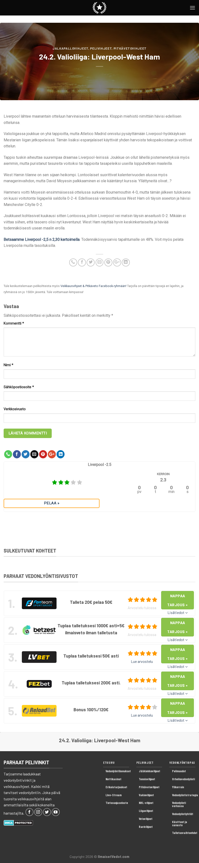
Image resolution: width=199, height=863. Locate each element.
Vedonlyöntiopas (182, 763)
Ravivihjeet (146, 827)
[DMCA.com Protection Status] (18, 822)
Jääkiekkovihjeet (149, 771)
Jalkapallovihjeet (70, 48)
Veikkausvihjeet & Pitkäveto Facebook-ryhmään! (93, 286)
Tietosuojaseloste (117, 803)
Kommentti (14, 323)
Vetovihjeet (145, 819)
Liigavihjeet (146, 811)
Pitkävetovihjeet (130, 48)
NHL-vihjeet (146, 803)
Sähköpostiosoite (19, 387)
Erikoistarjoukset (116, 787)
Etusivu (109, 763)
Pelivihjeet (101, 48)
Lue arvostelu (142, 661)
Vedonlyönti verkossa (179, 804)
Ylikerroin (178, 787)
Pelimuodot (179, 771)
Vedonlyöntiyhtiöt (182, 814)
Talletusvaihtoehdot (184, 833)
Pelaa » (51, 503)
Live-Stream (114, 795)
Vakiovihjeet (146, 795)
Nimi (8, 365)
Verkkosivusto (15, 409)
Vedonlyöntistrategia (185, 795)
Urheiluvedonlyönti (183, 779)
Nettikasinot (113, 779)
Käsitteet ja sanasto (179, 823)
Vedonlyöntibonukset (118, 771)
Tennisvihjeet (147, 779)
